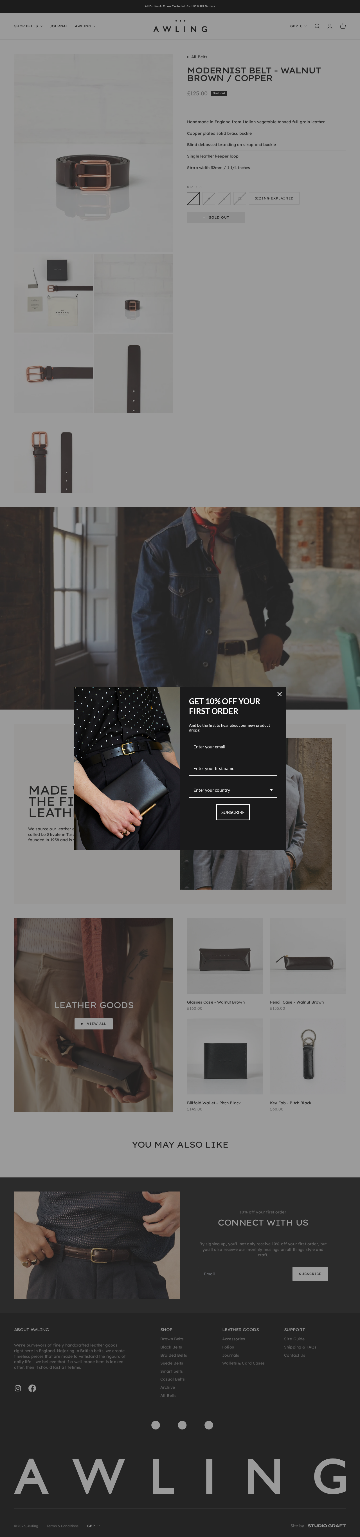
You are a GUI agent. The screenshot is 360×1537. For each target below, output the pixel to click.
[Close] (279, 694)
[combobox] (233, 790)
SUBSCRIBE (233, 812)
